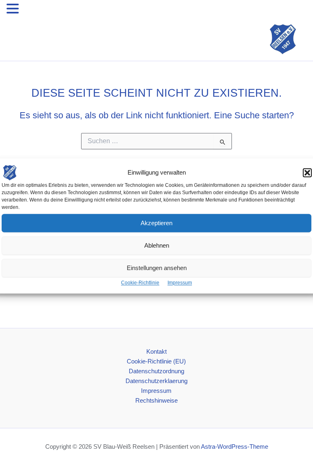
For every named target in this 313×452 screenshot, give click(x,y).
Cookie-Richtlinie (140, 283)
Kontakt (156, 351)
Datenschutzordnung (156, 371)
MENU (33, 10)
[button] (307, 172)
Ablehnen (156, 245)
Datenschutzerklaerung (156, 381)
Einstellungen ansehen (157, 267)
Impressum (180, 283)
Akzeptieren (156, 222)
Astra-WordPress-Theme (234, 446)
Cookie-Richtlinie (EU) (156, 361)
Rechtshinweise (156, 400)
